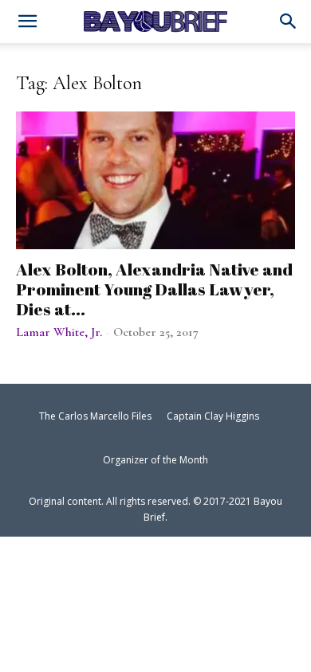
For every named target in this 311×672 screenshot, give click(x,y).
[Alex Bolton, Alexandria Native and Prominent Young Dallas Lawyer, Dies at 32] (155, 180)
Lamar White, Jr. (59, 332)
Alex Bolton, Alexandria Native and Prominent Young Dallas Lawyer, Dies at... (154, 289)
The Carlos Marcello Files (95, 416)
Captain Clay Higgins (213, 416)
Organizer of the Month (155, 460)
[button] (288, 22)
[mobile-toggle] (27, 23)
